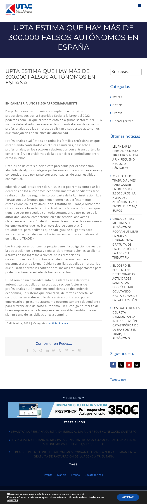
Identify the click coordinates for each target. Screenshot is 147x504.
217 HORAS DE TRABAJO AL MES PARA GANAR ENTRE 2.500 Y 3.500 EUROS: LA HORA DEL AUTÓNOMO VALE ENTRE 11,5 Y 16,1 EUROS (125, 193)
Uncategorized (123, 121)
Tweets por (118, 380)
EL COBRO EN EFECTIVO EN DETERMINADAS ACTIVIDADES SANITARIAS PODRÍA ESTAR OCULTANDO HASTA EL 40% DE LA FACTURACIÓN (124, 283)
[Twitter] (121, 365)
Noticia (53, 323)
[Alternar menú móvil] (140, 5)
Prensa (63, 323)
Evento (117, 97)
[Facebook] (113, 365)
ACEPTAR (128, 497)
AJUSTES (12, 500)
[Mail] (137, 365)
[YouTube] (129, 365)
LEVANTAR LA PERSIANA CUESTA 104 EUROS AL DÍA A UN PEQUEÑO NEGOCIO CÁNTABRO (74, 432)
